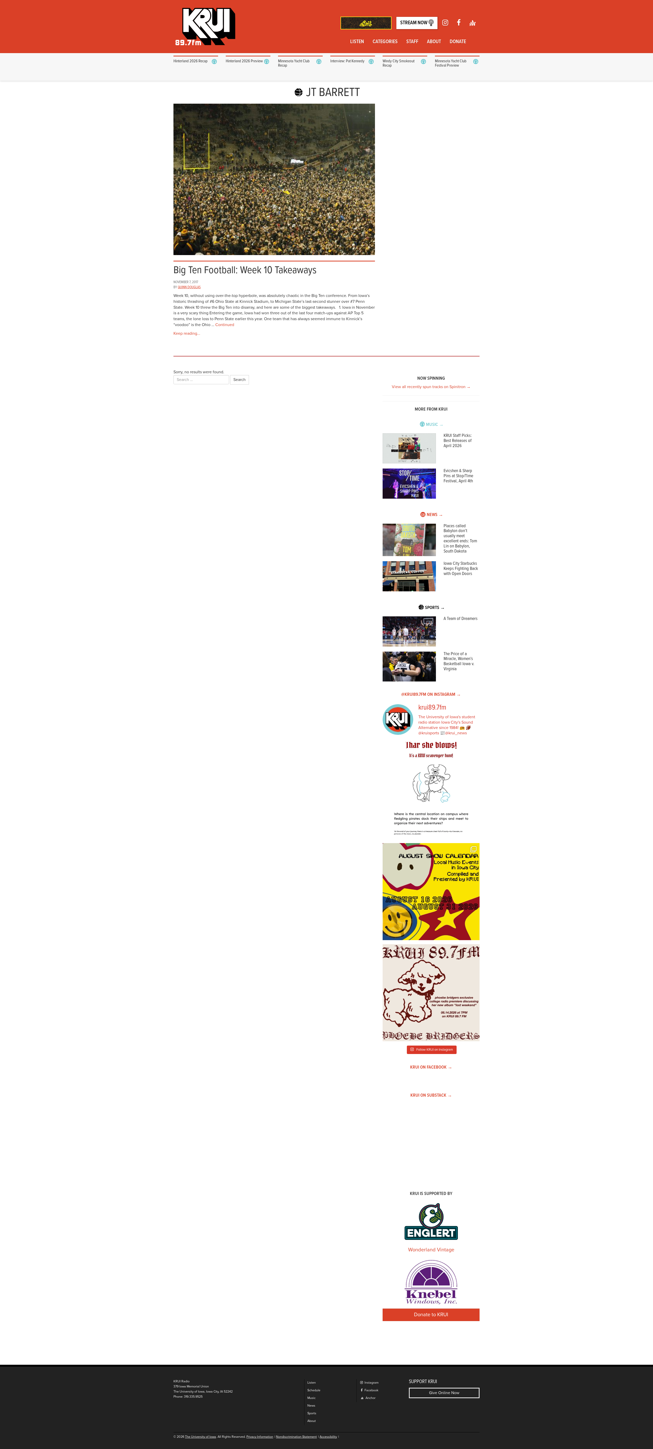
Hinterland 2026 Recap (190, 61)
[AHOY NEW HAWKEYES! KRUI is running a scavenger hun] (431, 790)
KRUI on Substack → (431, 1095)
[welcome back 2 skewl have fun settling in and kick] (431, 891)
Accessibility (328, 1437)
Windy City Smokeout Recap (399, 63)
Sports (311, 1413)
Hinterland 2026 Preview (244, 61)
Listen (357, 42)
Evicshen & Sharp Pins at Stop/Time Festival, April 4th (458, 476)
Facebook (371, 1390)
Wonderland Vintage (431, 1250)
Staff (412, 42)
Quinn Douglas (189, 287)
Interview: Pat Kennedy (347, 61)
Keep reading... (186, 333)
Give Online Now (444, 1392)
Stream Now (414, 23)
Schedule (313, 1390)
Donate (458, 42)
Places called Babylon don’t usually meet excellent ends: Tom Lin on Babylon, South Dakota (460, 538)
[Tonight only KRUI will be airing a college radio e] (431, 992)
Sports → (435, 608)
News (311, 1406)
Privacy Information (259, 1437)
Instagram (371, 1383)
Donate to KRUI (431, 1315)
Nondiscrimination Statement (296, 1437)
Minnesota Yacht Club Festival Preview (451, 63)
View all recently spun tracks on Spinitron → (431, 386)
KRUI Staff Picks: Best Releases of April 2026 (458, 441)
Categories (385, 42)
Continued (224, 324)
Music (311, 1398)
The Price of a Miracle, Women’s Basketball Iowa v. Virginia (459, 661)
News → (435, 515)
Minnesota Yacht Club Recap (294, 63)
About (434, 42)
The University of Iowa (200, 1437)
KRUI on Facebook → (431, 1067)
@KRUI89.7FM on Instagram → (431, 695)
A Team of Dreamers (461, 619)
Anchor (370, 1398)
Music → (435, 425)
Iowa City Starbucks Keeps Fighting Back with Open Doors (461, 569)
